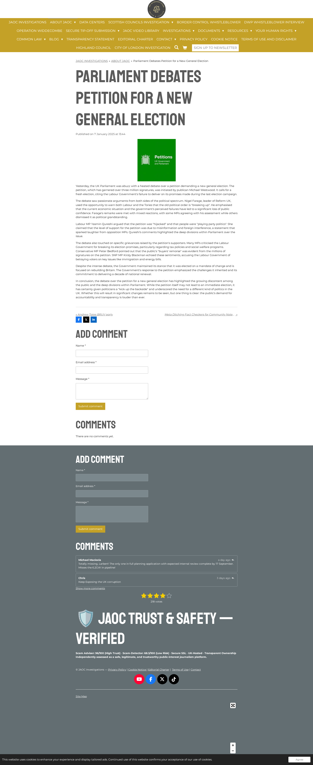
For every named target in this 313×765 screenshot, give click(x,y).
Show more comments (90, 588)
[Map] (156, 728)
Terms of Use (180, 669)
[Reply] (233, 560)
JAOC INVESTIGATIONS (92, 61)
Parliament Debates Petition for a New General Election (170, 61)
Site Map (81, 696)
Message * (82, 379)
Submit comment (90, 406)
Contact (196, 669)
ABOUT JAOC (120, 61)
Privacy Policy (117, 669)
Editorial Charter (158, 669)
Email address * (86, 362)
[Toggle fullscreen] (233, 705)
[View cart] (185, 48)
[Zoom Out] (233, 750)
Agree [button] (299, 759)
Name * (81, 345)
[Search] (176, 47)
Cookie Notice (137, 669)
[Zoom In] (233, 745)
